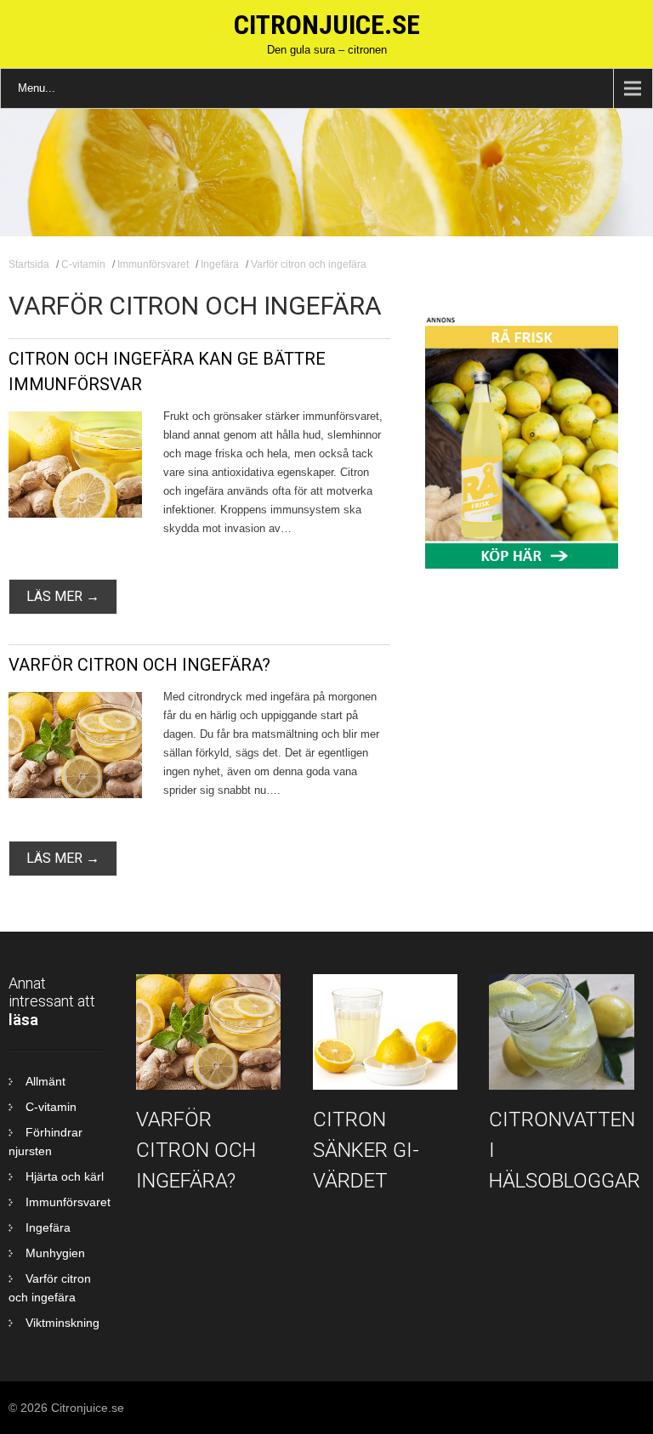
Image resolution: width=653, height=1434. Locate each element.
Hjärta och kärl (65, 1176)
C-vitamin (83, 264)
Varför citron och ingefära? (139, 665)
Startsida (29, 264)
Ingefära (220, 264)
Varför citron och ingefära (308, 264)
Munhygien (55, 1253)
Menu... (36, 88)
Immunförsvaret (153, 264)
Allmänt (45, 1081)
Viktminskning (62, 1322)
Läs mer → (62, 596)
